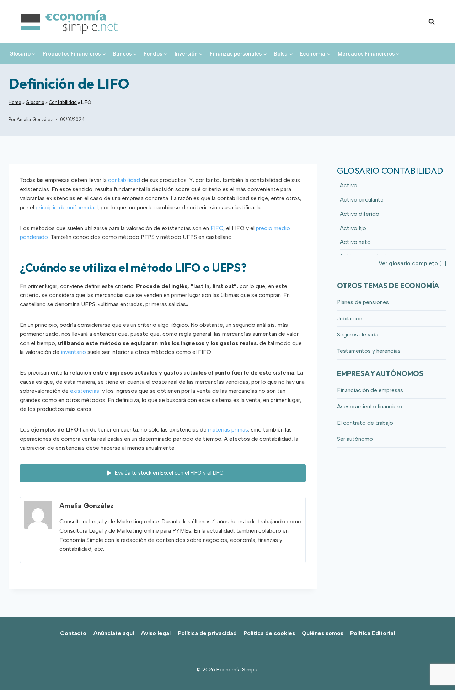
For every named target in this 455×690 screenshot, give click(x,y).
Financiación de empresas (370, 390)
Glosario (35, 102)
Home (15, 102)
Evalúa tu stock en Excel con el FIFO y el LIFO (169, 472)
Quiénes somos (322, 633)
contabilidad (124, 180)
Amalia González (35, 119)
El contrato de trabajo (365, 422)
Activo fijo (353, 228)
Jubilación (349, 318)
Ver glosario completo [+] (412, 263)
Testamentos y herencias (369, 350)
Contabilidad (63, 102)
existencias (84, 390)
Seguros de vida (357, 334)
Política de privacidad (207, 633)
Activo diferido (359, 213)
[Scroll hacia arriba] (437, 669)
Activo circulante (362, 199)
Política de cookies (269, 633)
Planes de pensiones (363, 302)
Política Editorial (372, 633)
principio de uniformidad (67, 207)
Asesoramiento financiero (369, 406)
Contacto (73, 633)
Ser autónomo (355, 438)
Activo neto (355, 242)
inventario (73, 352)
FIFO (216, 228)
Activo (348, 185)
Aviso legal (156, 633)
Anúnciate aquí (113, 633)
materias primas (228, 429)
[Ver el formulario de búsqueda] (431, 21)
